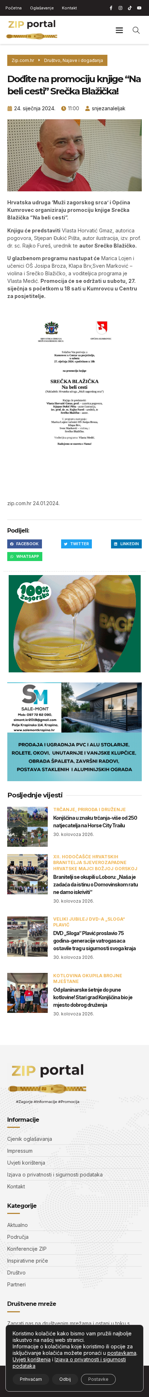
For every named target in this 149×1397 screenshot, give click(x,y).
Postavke (98, 1379)
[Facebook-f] (111, 8)
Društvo (52, 60)
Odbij (65, 1379)
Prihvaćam (31, 1379)
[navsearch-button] (136, 30)
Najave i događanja (83, 60)
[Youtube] (139, 8)
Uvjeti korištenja (32, 1359)
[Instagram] (120, 8)
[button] (119, 30)
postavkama (121, 1353)
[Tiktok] (129, 8)
